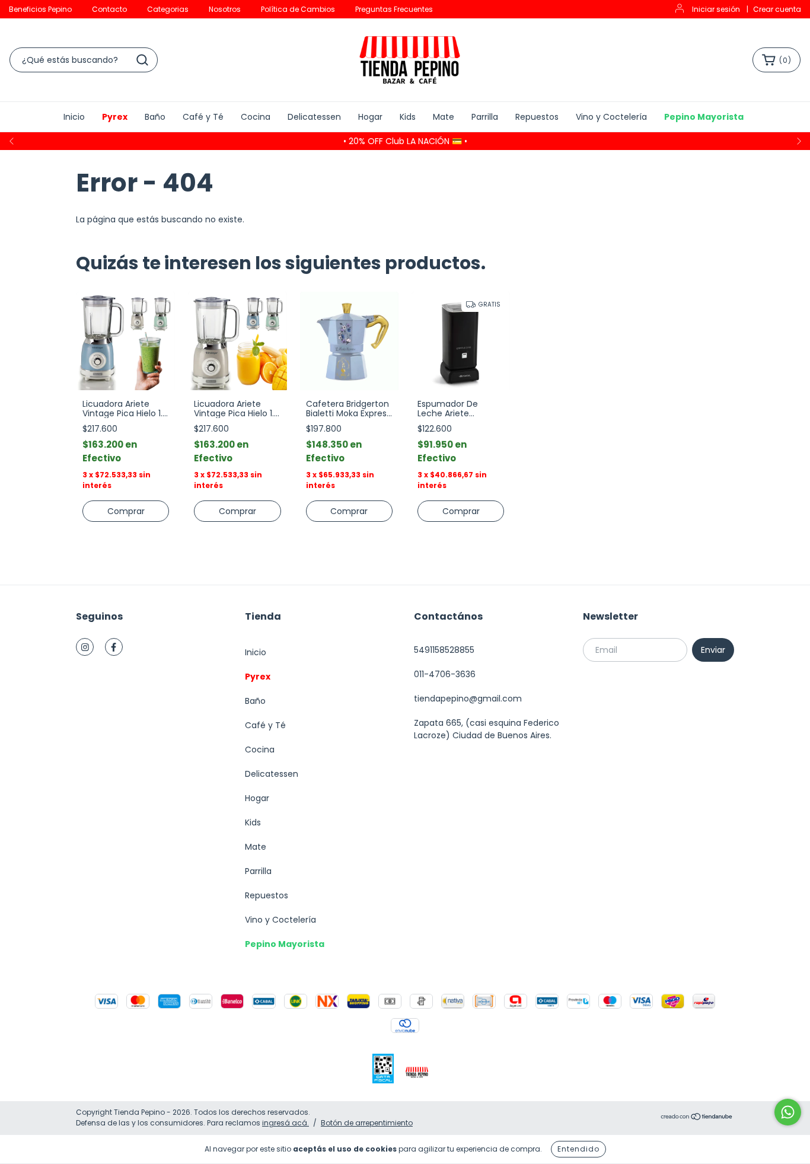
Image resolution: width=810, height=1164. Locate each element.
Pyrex (114, 117)
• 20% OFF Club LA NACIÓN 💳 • (405, 141)
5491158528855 (444, 650)
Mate (443, 117)
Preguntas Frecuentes (394, 9)
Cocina (255, 117)
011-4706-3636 (445, 674)
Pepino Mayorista (704, 117)
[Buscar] (142, 60)
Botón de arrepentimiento (367, 1123)
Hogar (370, 117)
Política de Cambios (298, 9)
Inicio (74, 117)
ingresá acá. (285, 1123)
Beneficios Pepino (40, 9)
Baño (155, 117)
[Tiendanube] (697, 1118)
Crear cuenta (777, 9)
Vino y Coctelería (611, 117)
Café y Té (203, 117)
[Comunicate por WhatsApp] (787, 1112)
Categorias (168, 9)
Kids (408, 117)
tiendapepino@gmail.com (468, 698)
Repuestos (537, 117)
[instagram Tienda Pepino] (85, 647)
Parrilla (484, 117)
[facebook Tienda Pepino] (114, 647)
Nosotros (225, 9)
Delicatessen (314, 117)
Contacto (109, 9)
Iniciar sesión (716, 9)
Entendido (578, 1149)
